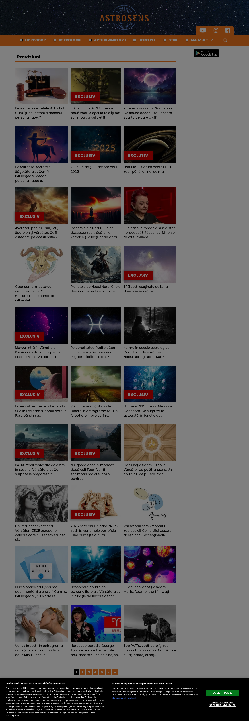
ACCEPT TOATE (222, 692)
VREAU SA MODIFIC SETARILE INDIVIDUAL (222, 704)
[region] (124, 699)
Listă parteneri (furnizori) (124, 698)
